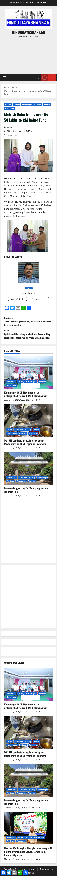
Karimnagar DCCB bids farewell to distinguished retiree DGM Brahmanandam (25, 394)
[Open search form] (38, 77)
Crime (9, 430)
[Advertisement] (28, 54)
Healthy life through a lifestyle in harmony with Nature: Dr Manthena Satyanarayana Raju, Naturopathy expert (28, 851)
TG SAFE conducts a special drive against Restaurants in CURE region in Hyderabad (25, 442)
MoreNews (44, 869)
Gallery (17, 105)
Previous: (27, 321)
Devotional (11, 477)
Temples (31, 481)
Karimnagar (27, 105)
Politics (47, 105)
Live (52, 77)
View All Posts (39, 298)
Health (36, 430)
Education (11, 381)
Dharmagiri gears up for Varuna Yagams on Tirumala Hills (26, 490)
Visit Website (17, 298)
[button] (4, 78)
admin (10, 127)
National (37, 105)
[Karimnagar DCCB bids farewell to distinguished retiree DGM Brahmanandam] (28, 372)
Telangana (9, 108)
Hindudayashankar (28, 32)
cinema (8, 105)
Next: (27, 334)
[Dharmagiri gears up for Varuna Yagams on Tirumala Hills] (28, 468)
